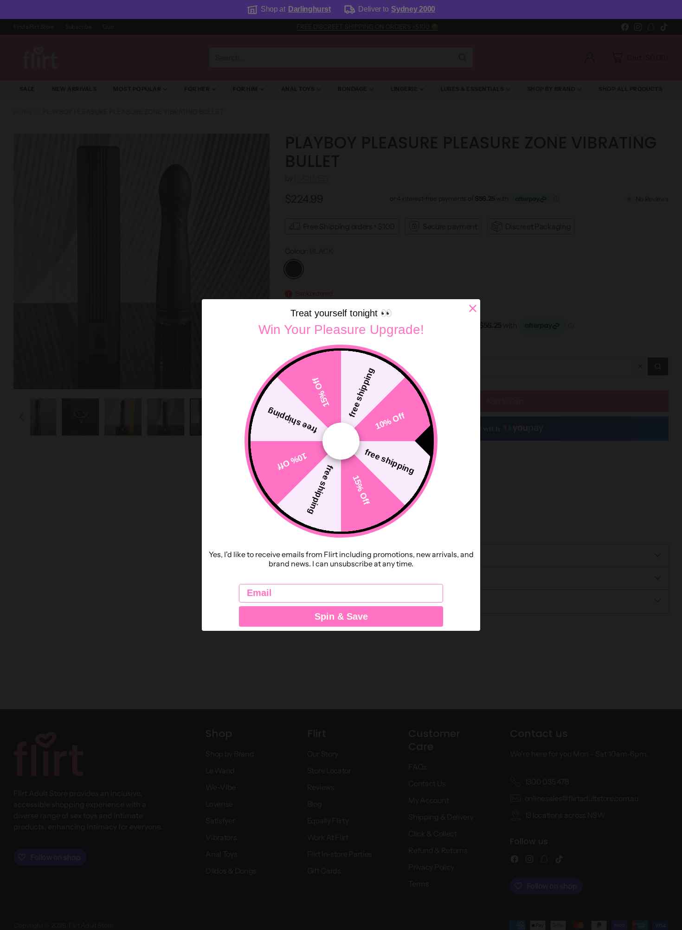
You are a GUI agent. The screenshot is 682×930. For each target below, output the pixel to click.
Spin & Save (341, 616)
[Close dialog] (472, 308)
